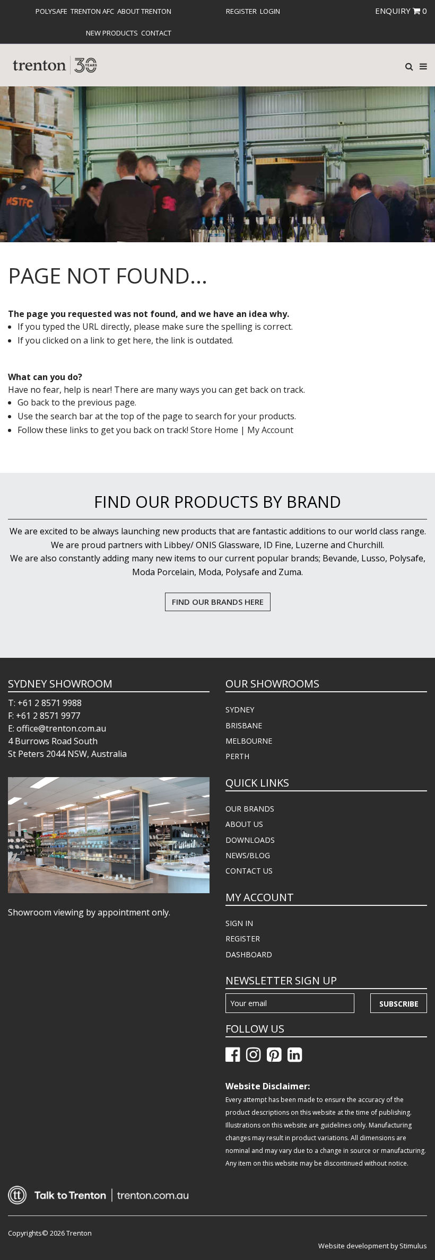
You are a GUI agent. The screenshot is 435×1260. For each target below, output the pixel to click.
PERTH (237, 756)
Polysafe (51, 11)
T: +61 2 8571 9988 (45, 703)
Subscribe (399, 1004)
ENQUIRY (401, 10)
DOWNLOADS (250, 840)
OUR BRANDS (249, 809)
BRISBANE (243, 725)
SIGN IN (239, 923)
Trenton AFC (92, 11)
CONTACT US (249, 871)
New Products (112, 33)
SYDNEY (239, 709)
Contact (156, 33)
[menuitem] (51, 11)
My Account (270, 430)
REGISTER (242, 938)
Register (241, 11)
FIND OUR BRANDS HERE (218, 601)
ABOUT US (244, 824)
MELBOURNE (248, 741)
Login (270, 11)
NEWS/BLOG (247, 855)
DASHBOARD (248, 954)
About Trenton (144, 11)
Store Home (214, 430)
